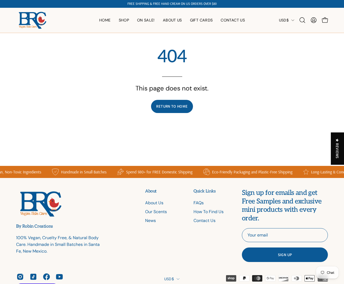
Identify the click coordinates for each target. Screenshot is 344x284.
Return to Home (172, 106)
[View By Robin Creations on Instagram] (19, 277)
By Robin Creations (34, 226)
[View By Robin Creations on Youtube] (58, 277)
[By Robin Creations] (32, 20)
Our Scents (156, 211)
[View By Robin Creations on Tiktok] (32, 277)
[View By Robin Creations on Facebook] (45, 277)
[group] (172, 4)
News (150, 220)
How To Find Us (209, 211)
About (151, 191)
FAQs (199, 203)
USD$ (284, 20)
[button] (172, 20)
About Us (154, 203)
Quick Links (205, 191)
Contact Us (205, 220)
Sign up (285, 254)
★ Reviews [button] (337, 148)
